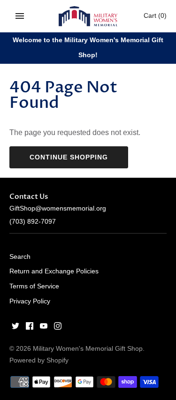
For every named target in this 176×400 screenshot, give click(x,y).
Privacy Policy (29, 301)
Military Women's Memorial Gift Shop (88, 348)
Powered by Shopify (39, 360)
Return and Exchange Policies (54, 271)
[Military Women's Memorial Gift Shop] (88, 16)
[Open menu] (19, 16)
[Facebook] (29, 328)
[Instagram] (57, 328)
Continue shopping (69, 157)
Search (20, 256)
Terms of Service (34, 286)
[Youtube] (43, 328)
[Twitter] (15, 328)
